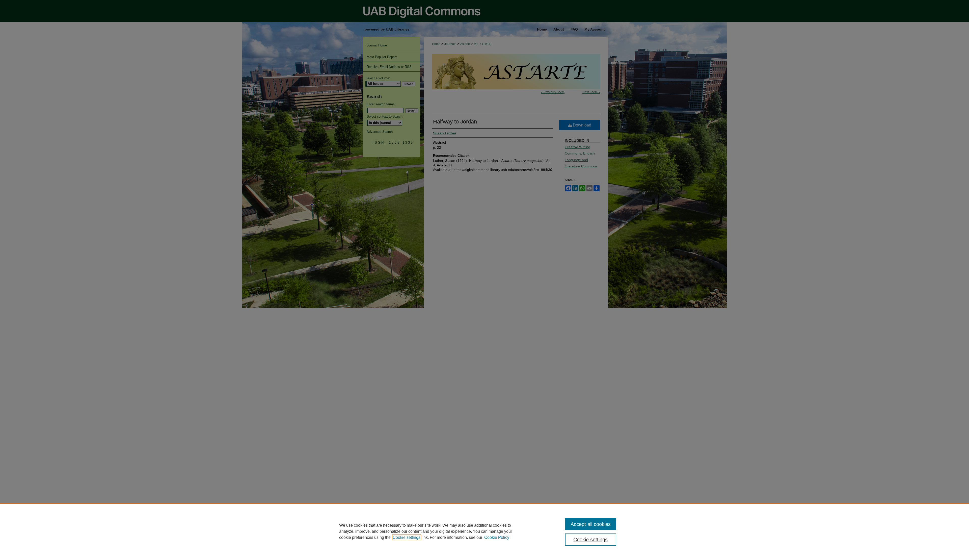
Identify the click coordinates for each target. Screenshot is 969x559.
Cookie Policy (496, 537)
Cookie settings (406, 537)
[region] (484, 531)
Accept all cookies (591, 524)
